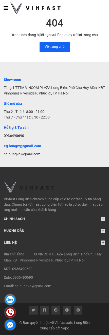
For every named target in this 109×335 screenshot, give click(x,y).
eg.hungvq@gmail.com (22, 154)
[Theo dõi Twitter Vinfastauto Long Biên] (33, 310)
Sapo (65, 328)
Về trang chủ (55, 46)
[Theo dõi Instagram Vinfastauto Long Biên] (78, 310)
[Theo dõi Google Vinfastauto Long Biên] (67, 310)
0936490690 (14, 136)
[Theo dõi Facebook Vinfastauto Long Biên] (44, 310)
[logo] (32, 8)
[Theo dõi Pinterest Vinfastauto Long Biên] (55, 310)
